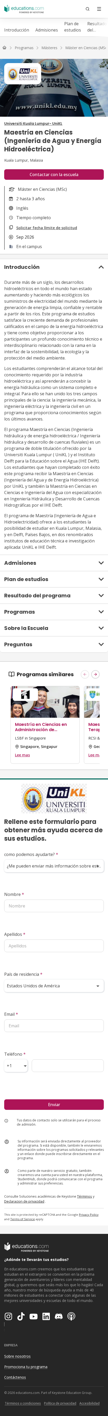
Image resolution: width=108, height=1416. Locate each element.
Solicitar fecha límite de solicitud (46, 227)
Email (11, 1014)
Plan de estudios (72, 27)
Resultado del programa (97, 27)
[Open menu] (99, 9)
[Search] (87, 9)
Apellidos (14, 934)
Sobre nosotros (17, 1356)
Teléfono (15, 1054)
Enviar (54, 1104)
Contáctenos (15, 1377)
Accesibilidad (89, 1403)
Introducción (16, 30)
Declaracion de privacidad (24, 1201)
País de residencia (23, 974)
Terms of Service (22, 1219)
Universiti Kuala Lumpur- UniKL (33, 123)
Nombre (14, 894)
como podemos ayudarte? (31, 854)
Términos (84, 1196)
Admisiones (46, 30)
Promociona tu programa (25, 1366)
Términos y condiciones (23, 1403)
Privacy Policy (89, 1215)
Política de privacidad (60, 1403)
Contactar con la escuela (54, 174)
